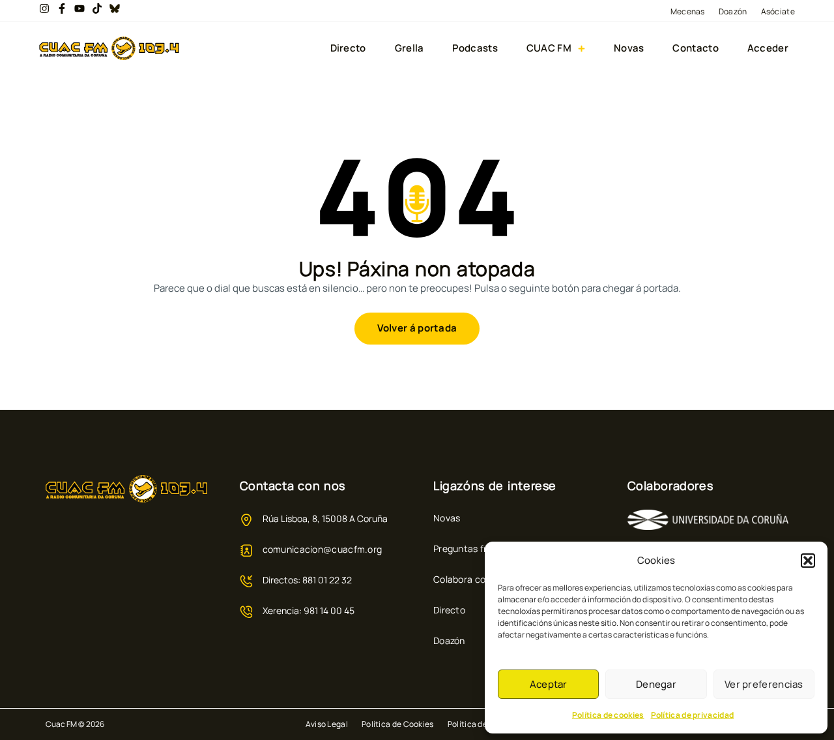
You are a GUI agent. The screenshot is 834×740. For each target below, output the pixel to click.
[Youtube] (79, 8)
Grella (409, 48)
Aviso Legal (327, 724)
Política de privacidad (692, 714)
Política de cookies (608, 714)
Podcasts (474, 48)
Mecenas (687, 11)
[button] (807, 560)
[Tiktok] (97, 8)
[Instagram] (44, 8)
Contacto (695, 48)
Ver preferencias (764, 684)
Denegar (656, 684)
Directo (348, 48)
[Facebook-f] (62, 8)
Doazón (733, 11)
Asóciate (778, 11)
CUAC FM (548, 48)
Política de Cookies (398, 724)
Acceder (767, 48)
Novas (629, 48)
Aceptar (549, 684)
